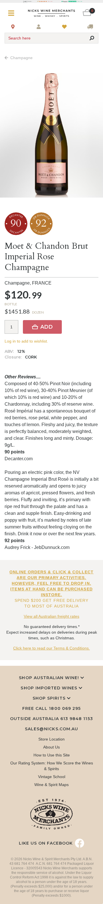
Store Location (51, 739)
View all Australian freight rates (51, 616)
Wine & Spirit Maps (51, 784)
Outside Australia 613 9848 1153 (51, 718)
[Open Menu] (12, 13)
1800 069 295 (64, 708)
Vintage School (51, 776)
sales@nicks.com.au (51, 728)
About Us (51, 747)
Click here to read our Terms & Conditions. (51, 648)
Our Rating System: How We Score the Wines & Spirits (51, 766)
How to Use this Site (51, 755)
